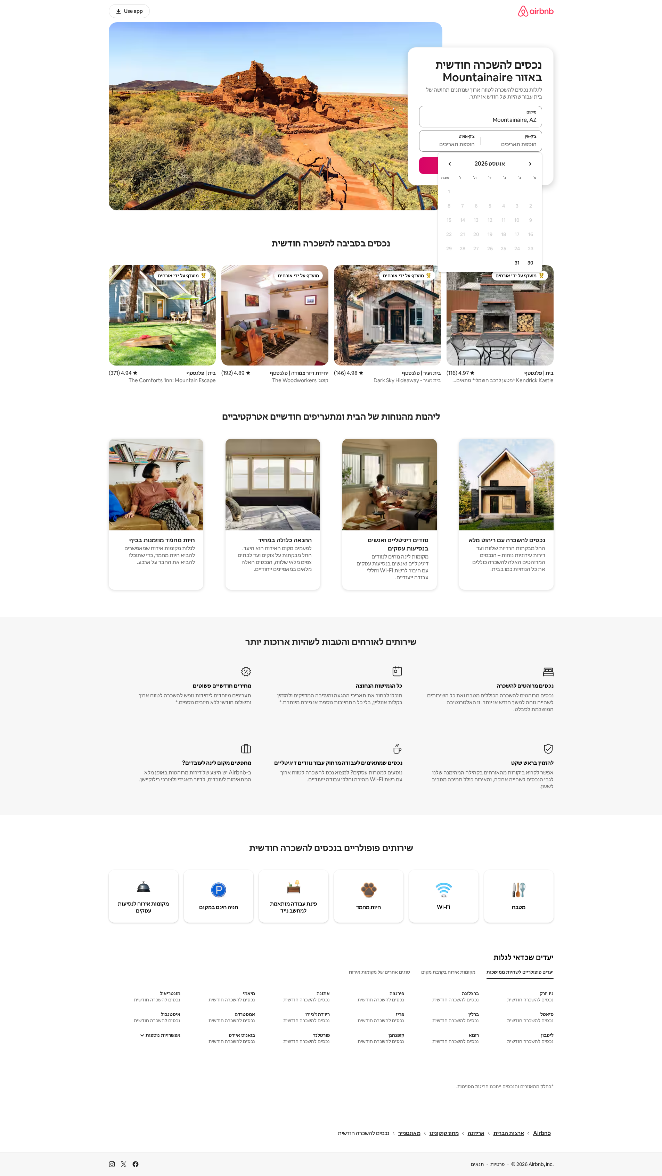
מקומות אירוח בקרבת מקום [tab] (448, 972)
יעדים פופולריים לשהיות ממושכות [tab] (520, 972)
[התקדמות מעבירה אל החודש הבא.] (450, 164)
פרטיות (497, 1164)
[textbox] (511, 144)
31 (517, 263)
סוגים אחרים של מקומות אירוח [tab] (379, 972)
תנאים (477, 1164)
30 (530, 263)
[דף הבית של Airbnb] (536, 11)
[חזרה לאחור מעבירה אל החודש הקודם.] (530, 164)
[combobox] (481, 120)
